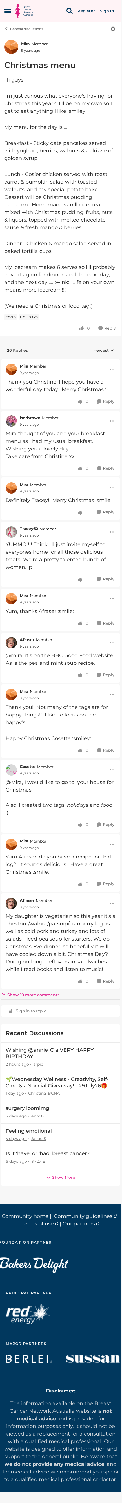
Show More (63, 1177)
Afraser (27, 639)
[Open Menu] (113, 29)
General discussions (26, 29)
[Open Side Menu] (7, 11)
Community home (25, 1216)
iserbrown (30, 417)
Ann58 (37, 1116)
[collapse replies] (60, 362)
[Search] (69, 11)
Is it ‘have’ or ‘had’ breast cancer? (48, 1153)
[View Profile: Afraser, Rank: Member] (11, 642)
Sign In (107, 10)
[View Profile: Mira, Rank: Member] (11, 47)
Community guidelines (83, 1216)
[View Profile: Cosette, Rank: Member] (11, 770)
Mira (25, 43)
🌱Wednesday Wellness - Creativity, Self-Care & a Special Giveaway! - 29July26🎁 (57, 1082)
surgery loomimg (27, 1108)
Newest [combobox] (103, 350)
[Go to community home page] (24, 11)
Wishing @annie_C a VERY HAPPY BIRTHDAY (50, 1053)
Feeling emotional (29, 1131)
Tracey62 (29, 528)
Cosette (28, 766)
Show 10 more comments (33, 994)
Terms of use (38, 1224)
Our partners (79, 1224)
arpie (38, 1064)
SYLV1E (38, 1161)
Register (86, 10)
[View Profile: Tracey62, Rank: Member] (11, 532)
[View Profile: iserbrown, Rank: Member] (11, 421)
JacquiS (38, 1138)
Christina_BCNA (44, 1093)
